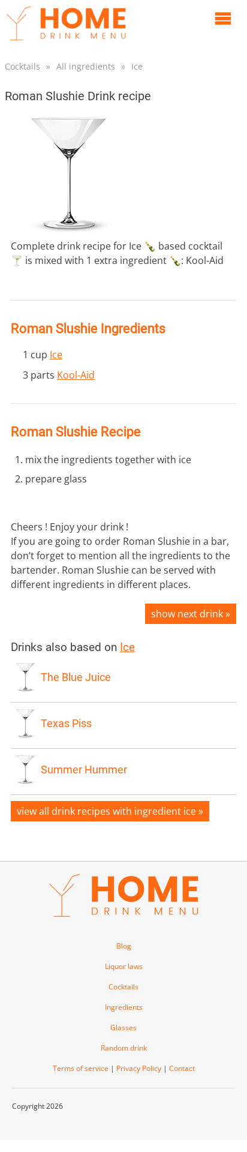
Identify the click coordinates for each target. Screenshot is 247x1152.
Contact (182, 1068)
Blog (123, 946)
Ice (137, 66)
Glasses (123, 1027)
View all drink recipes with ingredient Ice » (110, 811)
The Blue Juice (76, 677)
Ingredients (124, 1007)
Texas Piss (66, 724)
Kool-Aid (76, 375)
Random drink (124, 1048)
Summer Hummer (84, 770)
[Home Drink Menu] (66, 43)
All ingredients (85, 66)
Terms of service (81, 1068)
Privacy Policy (138, 1068)
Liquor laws (124, 966)
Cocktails (22, 66)
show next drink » (190, 613)
